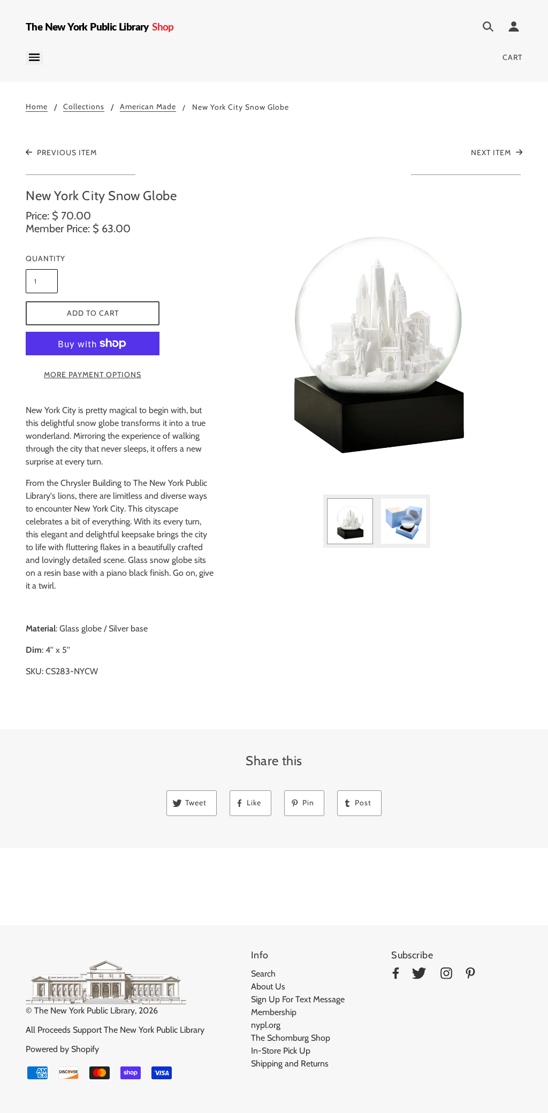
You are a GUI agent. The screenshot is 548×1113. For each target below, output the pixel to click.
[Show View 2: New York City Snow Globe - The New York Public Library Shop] (403, 521)
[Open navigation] (34, 58)
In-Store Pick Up (280, 1051)
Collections (83, 107)
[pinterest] (470, 975)
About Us (268, 986)
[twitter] (419, 975)
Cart (512, 57)
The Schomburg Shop (290, 1038)
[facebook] (395, 975)
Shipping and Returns (290, 1063)
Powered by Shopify (62, 1049)
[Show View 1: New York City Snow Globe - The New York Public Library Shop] (350, 521)
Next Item (492, 152)
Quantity (42, 258)
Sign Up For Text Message (298, 999)
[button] (376, 336)
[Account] (514, 28)
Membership (273, 1012)
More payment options (92, 374)
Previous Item (66, 152)
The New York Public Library (84, 1010)
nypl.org (265, 1025)
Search (263, 974)
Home (37, 107)
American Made (148, 107)
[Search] (488, 28)
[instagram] (446, 975)
